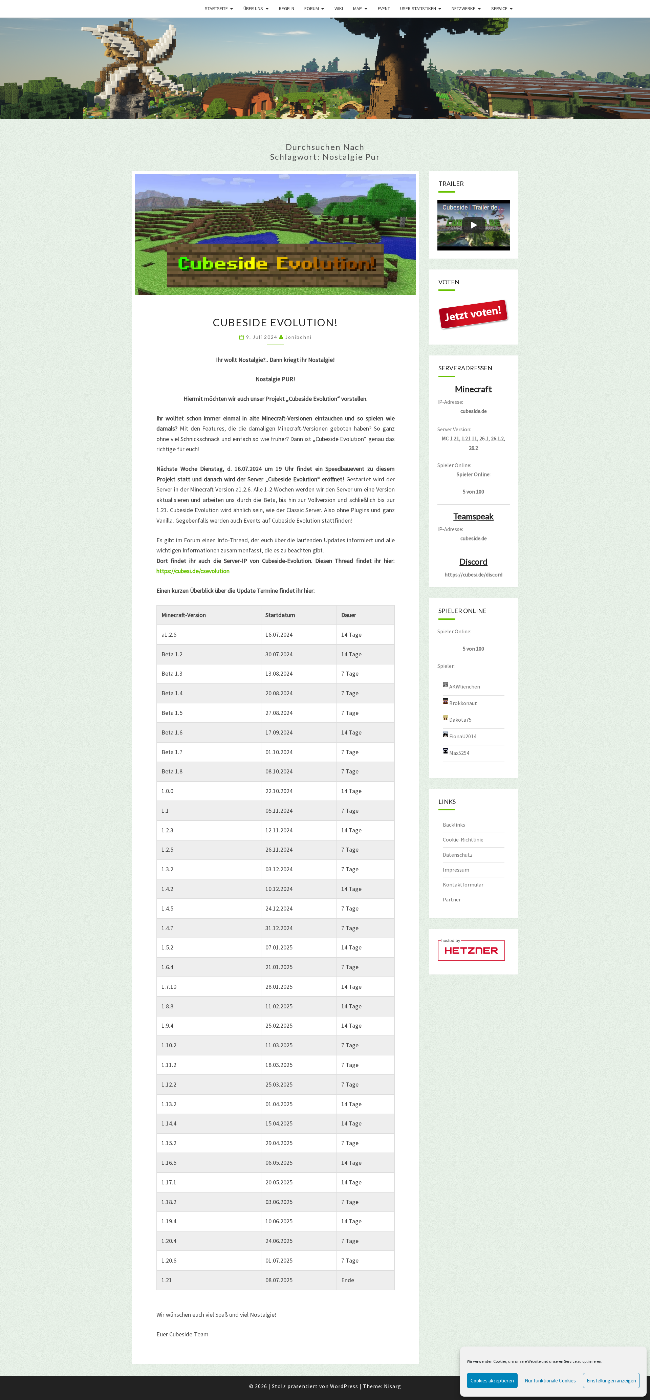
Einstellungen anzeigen (611, 1380)
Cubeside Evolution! (275, 322)
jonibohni (298, 337)
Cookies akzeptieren (492, 1380)
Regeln (286, 8)
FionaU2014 (462, 735)
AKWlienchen (464, 686)
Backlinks (454, 824)
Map (357, 8)
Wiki (338, 8)
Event (384, 8)
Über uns (253, 8)
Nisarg (392, 1386)
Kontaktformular (463, 884)
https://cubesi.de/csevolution (193, 571)
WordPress (344, 1386)
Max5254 (459, 752)
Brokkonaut (463, 702)
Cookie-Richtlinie (463, 839)
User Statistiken (418, 8)
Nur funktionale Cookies (550, 1380)
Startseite (216, 8)
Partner (452, 899)
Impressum (456, 869)
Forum (311, 8)
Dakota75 (460, 719)
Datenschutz (458, 854)
